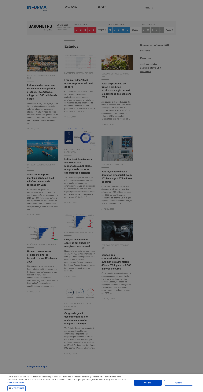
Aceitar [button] (148, 382)
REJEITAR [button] (178, 382)
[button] (68, 388)
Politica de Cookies (15, 382)
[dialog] (101, 383)
